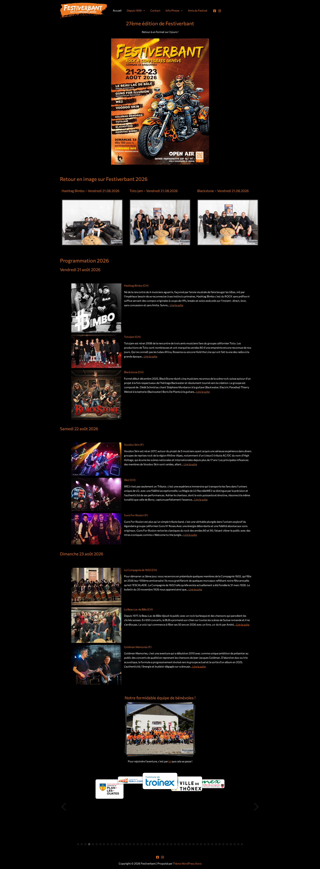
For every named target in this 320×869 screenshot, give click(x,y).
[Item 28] (179, 844)
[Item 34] (201, 844)
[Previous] (64, 806)
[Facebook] (214, 10)
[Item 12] (119, 844)
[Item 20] (149, 844)
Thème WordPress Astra (187, 863)
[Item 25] (167, 844)
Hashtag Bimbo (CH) (136, 285)
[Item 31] (190, 844)
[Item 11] (115, 844)
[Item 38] (216, 844)
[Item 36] (208, 844)
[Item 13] (123, 844)
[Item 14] (126, 844)
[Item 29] (182, 844)
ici (169, 761)
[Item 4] (89, 844)
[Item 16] (134, 844)
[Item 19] (145, 844)
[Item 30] (186, 844)
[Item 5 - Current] (93, 844)
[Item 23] (160, 844)
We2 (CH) (130, 479)
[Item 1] (78, 844)
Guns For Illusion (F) (136, 515)
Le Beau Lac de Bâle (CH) (138, 609)
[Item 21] (152, 844)
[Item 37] (212, 844)
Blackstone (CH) (134, 372)
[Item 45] (242, 844)
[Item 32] (193, 844)
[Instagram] (219, 10)
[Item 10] (111, 844)
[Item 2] (81, 844)
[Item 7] (100, 844)
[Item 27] (175, 844)
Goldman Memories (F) (138, 647)
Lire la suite (176, 305)
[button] (143, 10)
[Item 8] (104, 844)
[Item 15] (130, 844)
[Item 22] (156, 844)
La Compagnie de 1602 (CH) (140, 569)
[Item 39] (219, 844)
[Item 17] (137, 844)
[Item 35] (205, 844)
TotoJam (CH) (132, 336)
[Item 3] (85, 844)
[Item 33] (197, 844)
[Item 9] (108, 844)
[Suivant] (256, 806)
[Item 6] (97, 844)
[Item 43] (235, 844)
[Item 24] (163, 844)
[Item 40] (223, 844)
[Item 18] (141, 844)
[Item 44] (238, 844)
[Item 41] (227, 844)
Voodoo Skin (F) (134, 444)
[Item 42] (231, 844)
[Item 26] (171, 844)
